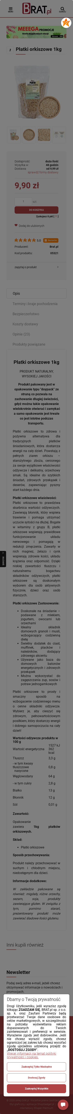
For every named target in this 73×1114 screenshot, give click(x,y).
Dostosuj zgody (36, 1077)
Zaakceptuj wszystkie (36, 1088)
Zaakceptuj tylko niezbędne (36, 1066)
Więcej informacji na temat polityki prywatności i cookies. (31, 1055)
